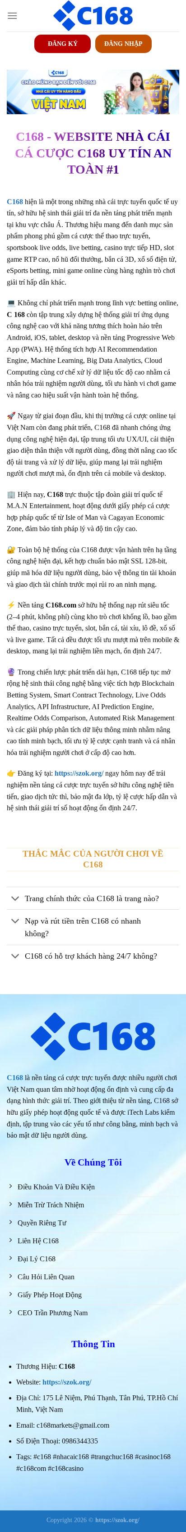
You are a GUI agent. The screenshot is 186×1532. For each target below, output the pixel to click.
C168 (15, 1077)
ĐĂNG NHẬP (123, 43)
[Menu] (12, 15)
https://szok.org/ (66, 1382)
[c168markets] (93, 15)
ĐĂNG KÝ (63, 43)
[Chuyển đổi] (15, 899)
